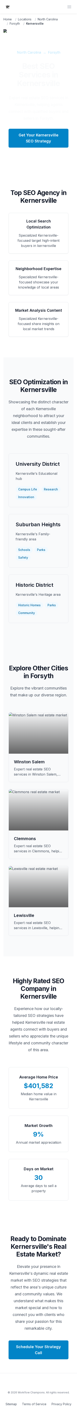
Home (7, 19)
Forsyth (15, 23)
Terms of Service (34, 1404)
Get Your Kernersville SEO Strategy (38, 138)
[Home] (7, 7)
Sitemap (11, 1404)
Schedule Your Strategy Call (38, 1349)
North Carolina (48, 19)
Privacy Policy (61, 1404)
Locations (24, 19)
